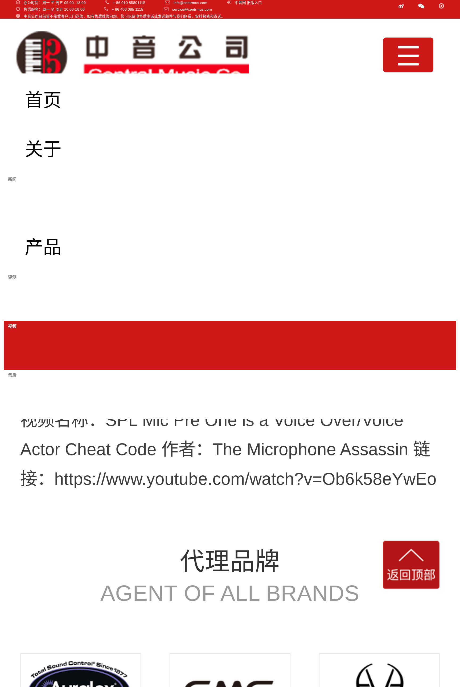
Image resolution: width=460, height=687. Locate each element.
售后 (43, 394)
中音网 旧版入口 (248, 3)
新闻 (43, 198)
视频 (43, 345)
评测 (43, 296)
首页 (43, 100)
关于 (43, 149)
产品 (43, 247)
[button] (421, 6)
